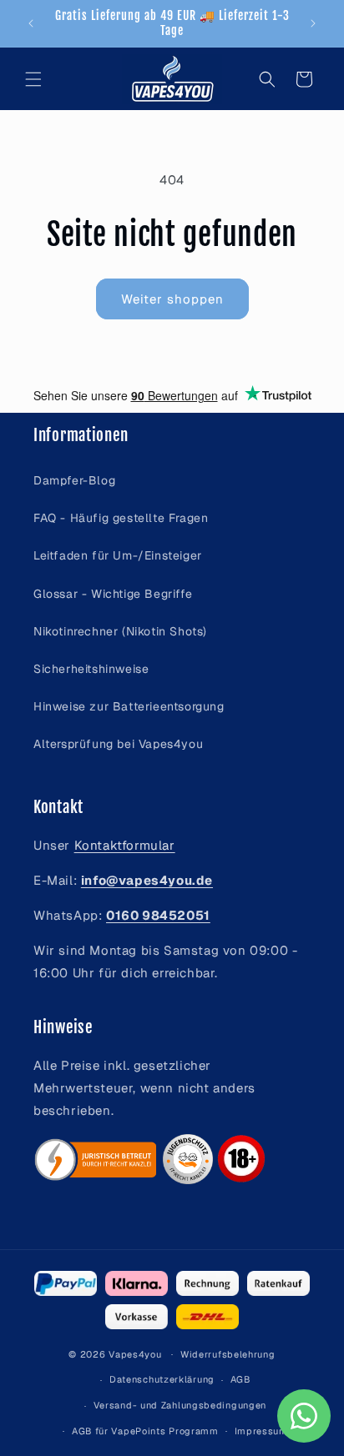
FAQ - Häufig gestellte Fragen (120, 517)
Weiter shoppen (172, 299)
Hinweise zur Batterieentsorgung (129, 706)
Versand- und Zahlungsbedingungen (180, 1405)
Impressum (261, 1431)
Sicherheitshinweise (91, 668)
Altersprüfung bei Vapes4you (118, 743)
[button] (33, 79)
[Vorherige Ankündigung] (31, 23)
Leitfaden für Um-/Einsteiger (117, 555)
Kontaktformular (124, 845)
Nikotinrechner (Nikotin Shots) (120, 631)
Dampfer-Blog (74, 480)
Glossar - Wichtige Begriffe (112, 593)
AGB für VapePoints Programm (145, 1431)
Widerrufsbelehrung (228, 1354)
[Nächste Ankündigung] (313, 23)
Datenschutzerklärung (162, 1379)
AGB (240, 1379)
